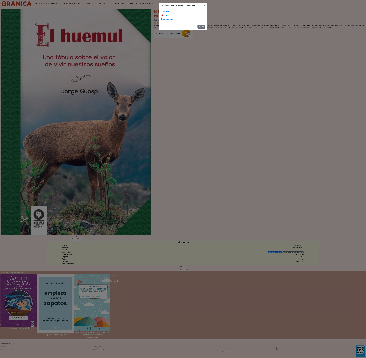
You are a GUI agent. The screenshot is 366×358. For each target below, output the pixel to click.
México (166, 15)
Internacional (167, 19)
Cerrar (201, 27)
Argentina (167, 11)
